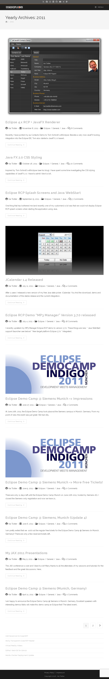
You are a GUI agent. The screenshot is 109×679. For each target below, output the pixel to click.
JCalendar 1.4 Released (24, 280)
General (55, 128)
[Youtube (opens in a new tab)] (60, 2)
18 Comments (72, 321)
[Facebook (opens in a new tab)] (47, 2)
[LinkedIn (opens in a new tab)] (53, 2)
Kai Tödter (13, 128)
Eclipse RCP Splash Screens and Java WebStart (43, 193)
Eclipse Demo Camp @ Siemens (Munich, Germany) (46, 588)
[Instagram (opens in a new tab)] (50, 2)
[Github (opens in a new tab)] (56, 2)
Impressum (60, 673)
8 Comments (77, 128)
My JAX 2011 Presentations (26, 553)
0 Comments (71, 488)
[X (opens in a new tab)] (43, 2)
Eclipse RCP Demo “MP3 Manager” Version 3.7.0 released (50, 315)
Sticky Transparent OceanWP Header (20, 641)
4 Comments (71, 286)
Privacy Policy (49, 673)
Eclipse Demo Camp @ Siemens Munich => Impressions (48, 399)
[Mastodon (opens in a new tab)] (66, 2)
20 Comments (76, 164)
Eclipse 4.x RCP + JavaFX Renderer (32, 122)
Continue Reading (17, 145)
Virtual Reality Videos (13, 646)
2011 (12, 22)
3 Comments (77, 199)
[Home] (6, 22)
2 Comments (72, 405)
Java (63, 128)
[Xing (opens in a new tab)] (63, 2)
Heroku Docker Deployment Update (19, 655)
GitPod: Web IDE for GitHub (16, 650)
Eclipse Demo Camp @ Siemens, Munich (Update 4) (46, 518)
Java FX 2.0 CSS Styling (23, 157)
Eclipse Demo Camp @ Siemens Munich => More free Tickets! (54, 482)
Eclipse (47, 128)
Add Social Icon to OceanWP (16, 636)
